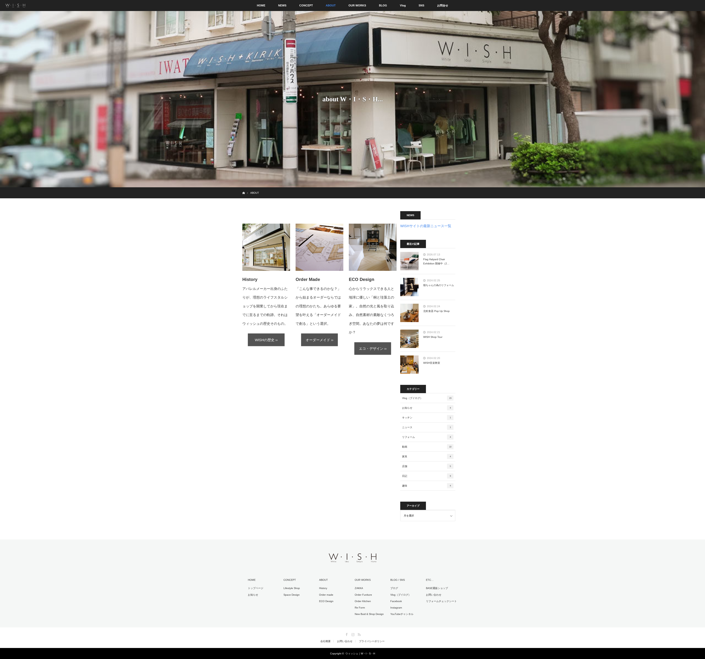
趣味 (426, 485)
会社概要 (325, 641)
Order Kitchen (363, 601)
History (323, 588)
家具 (426, 456)
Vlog (403, 5)
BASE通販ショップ (437, 588)
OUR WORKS (357, 5)
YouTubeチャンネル (401, 614)
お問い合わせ (433, 594)
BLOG (383, 5)
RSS (358, 634)
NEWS (282, 5)
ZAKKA (359, 588)
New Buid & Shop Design (369, 614)
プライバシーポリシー (372, 641)
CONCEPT (306, 5)
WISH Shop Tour (432, 336)
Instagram (396, 607)
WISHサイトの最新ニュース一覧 (425, 226)
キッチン (426, 417)
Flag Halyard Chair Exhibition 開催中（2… (436, 261)
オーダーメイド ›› (319, 340)
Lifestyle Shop (291, 588)
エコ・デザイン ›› (372, 349)
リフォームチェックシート (441, 601)
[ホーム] (243, 188)
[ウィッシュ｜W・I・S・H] (352, 562)
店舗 (426, 466)
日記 (426, 475)
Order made (326, 594)
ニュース (426, 427)
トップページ (255, 588)
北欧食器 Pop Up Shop (436, 311)
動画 (426, 446)
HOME (261, 5)
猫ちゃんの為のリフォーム (438, 285)
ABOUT (331, 5)
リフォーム (426, 437)
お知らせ (426, 407)
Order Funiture (363, 594)
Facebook (396, 601)
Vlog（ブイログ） (426, 398)
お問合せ (442, 5)
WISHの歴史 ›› (266, 340)
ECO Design (326, 601)
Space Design (291, 594)
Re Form (360, 607)
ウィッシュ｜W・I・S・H (360, 653)
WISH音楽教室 (431, 362)
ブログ (394, 588)
